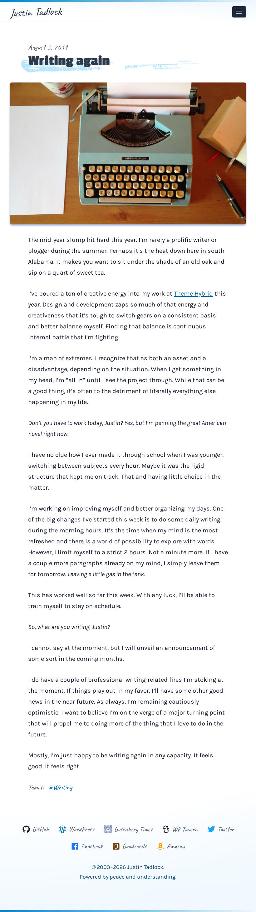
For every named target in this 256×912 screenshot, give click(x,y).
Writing (60, 787)
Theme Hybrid (193, 293)
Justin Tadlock (36, 12)
